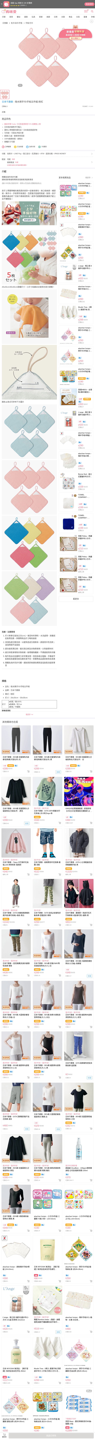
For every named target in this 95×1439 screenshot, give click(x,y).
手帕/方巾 (29, 23)
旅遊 (48, 17)
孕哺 (93, 17)
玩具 (33, 17)
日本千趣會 (8, 102)
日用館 (5, 23)
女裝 (63, 17)
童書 (85, 17)
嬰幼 (18, 17)
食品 (70, 17)
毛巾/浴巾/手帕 (17, 23)
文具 (78, 17)
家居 (41, 17)
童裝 (26, 17)
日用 (55, 17)
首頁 (11, 17)
